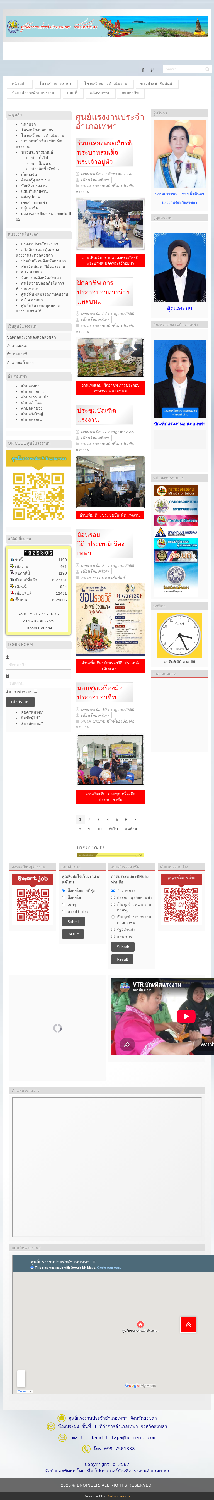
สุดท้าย (131, 829)
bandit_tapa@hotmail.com (124, 1437)
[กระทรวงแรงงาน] (176, 490)
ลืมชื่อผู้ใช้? (30, 718)
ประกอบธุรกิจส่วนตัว (134, 897)
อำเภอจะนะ (17, 345)
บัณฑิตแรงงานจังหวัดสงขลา (31, 337)
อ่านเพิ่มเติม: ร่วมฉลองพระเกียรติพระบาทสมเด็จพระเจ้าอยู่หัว (110, 260)
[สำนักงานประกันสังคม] (176, 531)
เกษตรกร (124, 936)
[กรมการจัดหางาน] (176, 505)
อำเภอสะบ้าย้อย (20, 362)
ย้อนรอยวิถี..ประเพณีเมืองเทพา (101, 544)
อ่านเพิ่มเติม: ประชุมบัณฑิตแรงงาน (110, 515)
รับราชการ (126, 890)
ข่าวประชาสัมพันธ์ (109, 577)
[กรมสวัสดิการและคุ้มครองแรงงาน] (176, 543)
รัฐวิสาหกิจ (126, 929)
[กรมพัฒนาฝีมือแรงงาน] (176, 520)
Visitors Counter (38, 628)
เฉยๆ (71, 904)
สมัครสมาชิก (32, 712)
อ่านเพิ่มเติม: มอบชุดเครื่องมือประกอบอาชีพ (110, 797)
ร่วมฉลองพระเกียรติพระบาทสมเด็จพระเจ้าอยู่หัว (104, 152)
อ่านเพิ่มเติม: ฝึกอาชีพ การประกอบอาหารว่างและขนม (110, 388)
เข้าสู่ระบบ (20, 702)
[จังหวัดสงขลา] (176, 579)
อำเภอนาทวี (17, 354)
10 (99, 829)
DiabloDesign (118, 1496)
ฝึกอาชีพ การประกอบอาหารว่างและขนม (103, 292)
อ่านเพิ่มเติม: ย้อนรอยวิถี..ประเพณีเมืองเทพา (110, 666)
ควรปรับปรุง (77, 911)
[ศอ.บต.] (176, 555)
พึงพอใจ (74, 897)
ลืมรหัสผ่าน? (32, 723)
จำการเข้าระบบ (19, 691)
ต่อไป (113, 829)
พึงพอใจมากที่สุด (81, 890)
